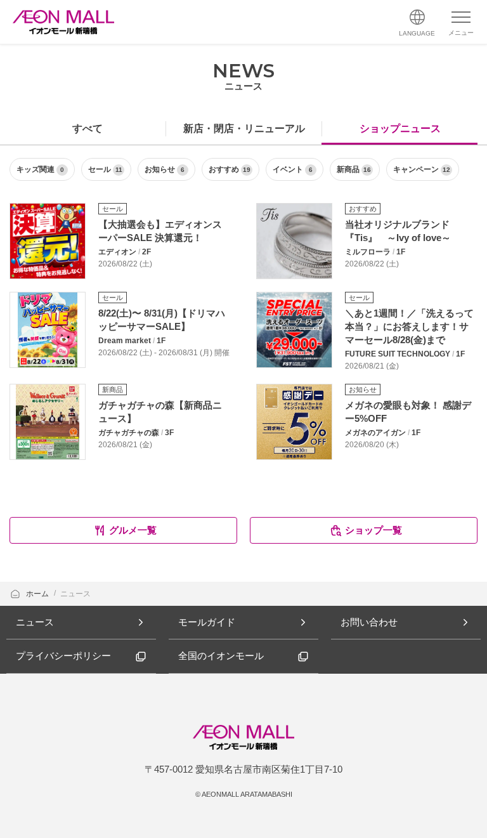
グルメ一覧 (133, 530)
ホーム (38, 593)
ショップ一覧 (373, 530)
